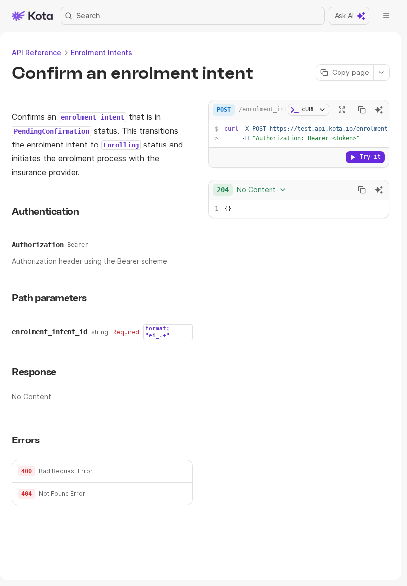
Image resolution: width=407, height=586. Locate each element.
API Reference (36, 52)
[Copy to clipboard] (362, 110)
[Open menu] (386, 16)
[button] (102, 471)
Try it (370, 156)
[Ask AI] (379, 110)
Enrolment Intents (101, 52)
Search (88, 15)
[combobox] (252, 190)
